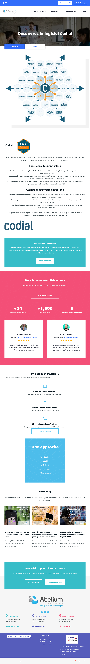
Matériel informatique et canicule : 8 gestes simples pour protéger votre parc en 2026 (44, 534)
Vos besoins (55, 11)
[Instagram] (45, 612)
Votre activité (39, 11)
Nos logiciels (71, 11)
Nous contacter (64, 3)
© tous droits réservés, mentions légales (14, 660)
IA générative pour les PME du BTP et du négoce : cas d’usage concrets (16, 534)
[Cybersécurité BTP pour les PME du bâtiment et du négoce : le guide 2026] (73, 515)
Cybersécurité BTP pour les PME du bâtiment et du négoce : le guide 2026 (73, 534)
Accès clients (79, 3)
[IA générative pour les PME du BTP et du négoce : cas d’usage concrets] (17, 515)
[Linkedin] (42, 612)
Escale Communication (71, 337)
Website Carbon (25, 636)
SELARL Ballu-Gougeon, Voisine (27, 337)
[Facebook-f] (48, 612)
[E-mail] (6, 3)
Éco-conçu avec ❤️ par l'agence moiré (76, 660)
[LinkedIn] (3, 3)
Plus (84, 11)
